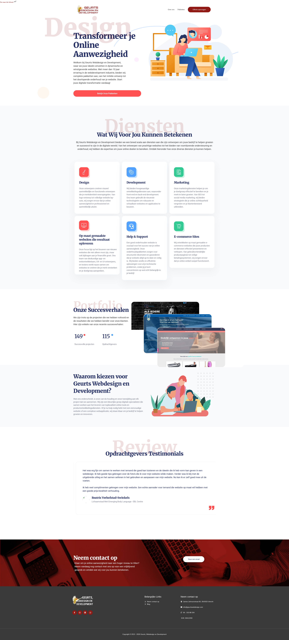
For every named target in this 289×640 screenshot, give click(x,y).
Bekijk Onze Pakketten (107, 93)
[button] (199, 9)
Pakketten (181, 9)
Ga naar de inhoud (7, 2)
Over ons (171, 9)
